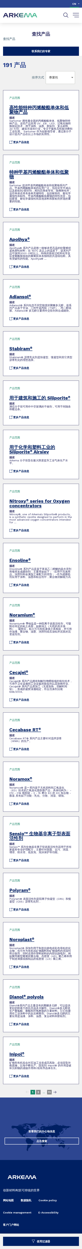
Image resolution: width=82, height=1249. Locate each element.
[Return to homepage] (20, 15)
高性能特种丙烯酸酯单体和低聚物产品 (39, 110)
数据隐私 (26, 1200)
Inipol (16, 1054)
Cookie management (17, 1212)
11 (49, 1092)
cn (74, 3)
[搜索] (66, 15)
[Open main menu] (76, 15)
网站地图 (8, 1200)
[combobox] (49, 77)
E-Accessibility (48, 1212)
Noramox (20, 779)
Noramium (22, 615)
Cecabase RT (25, 729)
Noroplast (21, 939)
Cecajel (18, 672)
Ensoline (20, 560)
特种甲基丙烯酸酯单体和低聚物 (39, 174)
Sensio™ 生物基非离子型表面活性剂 (39, 836)
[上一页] (27, 1092)
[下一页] (55, 1092)
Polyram (20, 890)
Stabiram (20, 348)
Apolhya (19, 239)
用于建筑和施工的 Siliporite (39, 398)
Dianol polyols (26, 997)
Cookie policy (48, 1200)
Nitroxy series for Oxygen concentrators (39, 503)
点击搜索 (41, 1141)
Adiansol (20, 296)
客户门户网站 (11, 1224)
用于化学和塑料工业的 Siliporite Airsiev (32, 449)
